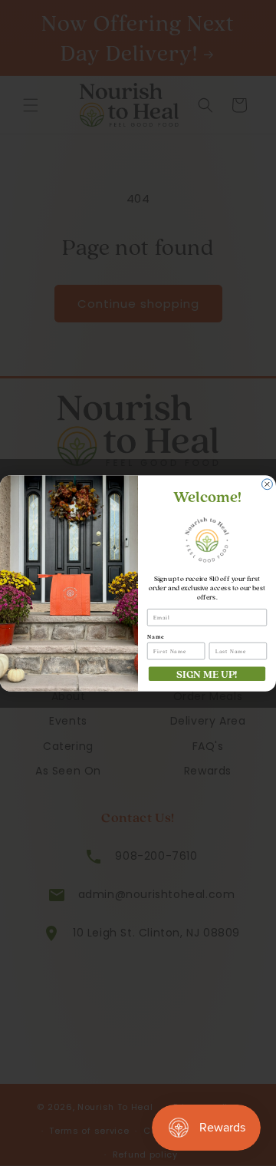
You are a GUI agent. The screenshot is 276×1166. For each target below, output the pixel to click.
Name (156, 636)
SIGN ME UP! (206, 673)
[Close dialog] (267, 483)
